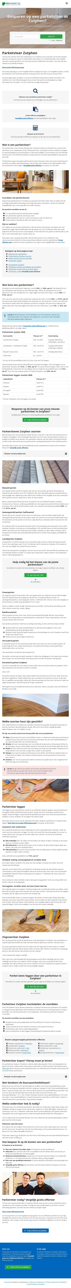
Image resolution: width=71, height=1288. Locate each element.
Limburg (47, 1254)
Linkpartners (41, 1282)
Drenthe (40, 1252)
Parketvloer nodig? (24, 271)
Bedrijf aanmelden (38, 1284)
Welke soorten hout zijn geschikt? (20, 258)
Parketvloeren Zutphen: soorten (19, 256)
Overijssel (46, 1256)
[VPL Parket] (11, 3)
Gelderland (62, 1252)
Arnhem (22, 1046)
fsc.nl (19, 1137)
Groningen (40, 1254)
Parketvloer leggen (15, 261)
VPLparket (7, 1282)
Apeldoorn (25, 1050)
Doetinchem (26, 1052)
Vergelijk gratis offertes (32, 165)
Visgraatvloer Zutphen (16, 265)
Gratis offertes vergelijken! (37, 420)
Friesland (54, 1252)
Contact (29, 1284)
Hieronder (5, 1068)
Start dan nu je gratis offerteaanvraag (22, 823)
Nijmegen (29, 1043)
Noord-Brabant (57, 1254)
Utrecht (53, 1256)
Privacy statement (52, 1282)
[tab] (35, 454)
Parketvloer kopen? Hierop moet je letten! (23, 269)
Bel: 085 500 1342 (36, 575)
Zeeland (59, 1256)
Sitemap (32, 1282)
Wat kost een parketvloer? (17, 254)
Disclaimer (62, 1282)
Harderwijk (59, 1043)
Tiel (56, 1046)
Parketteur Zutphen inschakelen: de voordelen (24, 267)
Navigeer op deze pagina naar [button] (15, 453)
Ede (27, 1048)
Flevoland (47, 1252)
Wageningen (60, 1052)
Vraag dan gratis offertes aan (34, 326)
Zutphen (41, 1050)
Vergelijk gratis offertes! (19, 448)
